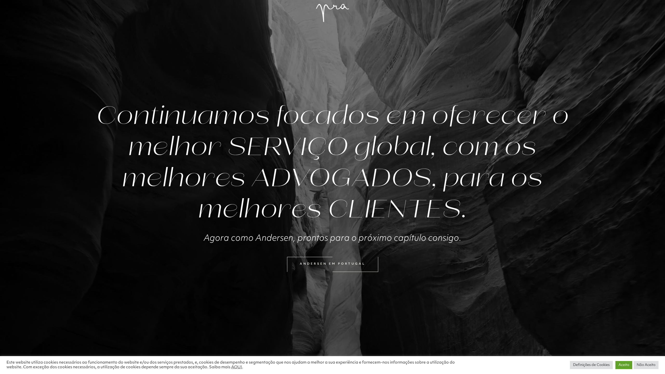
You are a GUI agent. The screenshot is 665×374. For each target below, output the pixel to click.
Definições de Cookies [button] (591, 365)
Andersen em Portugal (332, 264)
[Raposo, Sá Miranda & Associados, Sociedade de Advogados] (332, 13)
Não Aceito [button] (646, 365)
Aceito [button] (624, 365)
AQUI (236, 367)
